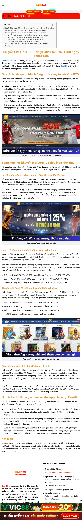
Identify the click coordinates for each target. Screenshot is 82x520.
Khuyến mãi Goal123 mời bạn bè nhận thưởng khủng (27, 39)
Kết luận (11, 46)
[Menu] (3, 4)
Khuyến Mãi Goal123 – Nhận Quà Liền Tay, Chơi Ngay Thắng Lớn (29, 28)
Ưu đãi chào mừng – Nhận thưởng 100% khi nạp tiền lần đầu (29, 35)
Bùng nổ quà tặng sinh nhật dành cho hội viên (25, 41)
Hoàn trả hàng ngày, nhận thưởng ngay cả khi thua (27, 37)
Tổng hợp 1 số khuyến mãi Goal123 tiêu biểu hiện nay (27, 33)
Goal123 (64, 66)
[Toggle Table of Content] (52, 25)
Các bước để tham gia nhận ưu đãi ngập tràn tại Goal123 (28, 44)
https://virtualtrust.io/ (61, 473)
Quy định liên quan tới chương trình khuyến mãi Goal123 (27, 30)
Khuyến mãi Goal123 (10, 60)
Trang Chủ (7, 16)
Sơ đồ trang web (52, 503)
